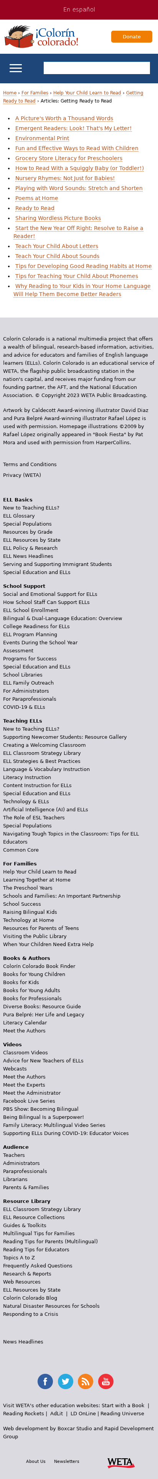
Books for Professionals (32, 998)
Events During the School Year (40, 642)
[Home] (41, 36)
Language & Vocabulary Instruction (46, 769)
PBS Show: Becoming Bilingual (41, 1109)
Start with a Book (123, 1405)
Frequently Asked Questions (37, 1266)
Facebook (45, 1381)
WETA (121, 1462)
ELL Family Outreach (28, 683)
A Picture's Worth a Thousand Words (64, 118)
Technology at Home (28, 920)
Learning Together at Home (37, 880)
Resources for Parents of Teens (41, 928)
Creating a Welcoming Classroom (44, 745)
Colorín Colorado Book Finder (39, 966)
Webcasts (15, 1069)
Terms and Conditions (30, 464)
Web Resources (22, 1282)
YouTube (106, 1381)
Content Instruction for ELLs (37, 785)
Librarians (15, 1179)
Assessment (18, 650)
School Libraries (23, 675)
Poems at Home (36, 198)
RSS (85, 1381)
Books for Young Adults (31, 990)
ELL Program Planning (30, 634)
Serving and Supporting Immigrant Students (57, 564)
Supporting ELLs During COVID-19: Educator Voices (66, 1133)
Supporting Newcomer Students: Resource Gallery (65, 737)
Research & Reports (27, 1274)
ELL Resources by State (32, 540)
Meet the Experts (24, 1085)
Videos (12, 1044)
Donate (132, 37)
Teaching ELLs (22, 721)
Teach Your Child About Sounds (57, 256)
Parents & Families (26, 1187)
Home (9, 93)
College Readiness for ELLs (36, 626)
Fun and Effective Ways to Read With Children (76, 148)
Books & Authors (26, 958)
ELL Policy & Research (30, 548)
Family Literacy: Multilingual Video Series (54, 1125)
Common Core (21, 850)
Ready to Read (34, 208)
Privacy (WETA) (22, 475)
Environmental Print (42, 138)
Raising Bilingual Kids (30, 912)
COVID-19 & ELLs (24, 707)
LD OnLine (83, 1413)
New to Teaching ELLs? (31, 508)
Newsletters (66, 1461)
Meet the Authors (24, 1031)
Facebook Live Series (29, 1101)
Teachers (14, 1155)
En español (79, 9)
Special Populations (27, 524)
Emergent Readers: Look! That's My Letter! (73, 128)
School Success (22, 904)
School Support (24, 586)
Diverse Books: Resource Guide (42, 1006)
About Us (36, 1461)
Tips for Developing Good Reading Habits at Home (83, 266)
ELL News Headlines (28, 556)
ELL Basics (18, 500)
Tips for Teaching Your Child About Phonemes (76, 276)
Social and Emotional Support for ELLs (50, 594)
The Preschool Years (28, 888)
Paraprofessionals (25, 1171)
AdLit (56, 1413)
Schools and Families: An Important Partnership (61, 896)
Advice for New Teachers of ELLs (43, 1061)
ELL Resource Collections (34, 1217)
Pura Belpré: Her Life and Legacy (43, 1014)
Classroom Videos (25, 1052)
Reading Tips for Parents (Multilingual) (50, 1241)
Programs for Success (30, 659)
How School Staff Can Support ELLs (46, 602)
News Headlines (23, 1342)
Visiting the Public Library (35, 936)
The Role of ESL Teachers (34, 818)
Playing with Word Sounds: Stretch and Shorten (79, 188)
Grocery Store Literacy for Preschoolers (68, 158)
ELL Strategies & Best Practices (42, 761)
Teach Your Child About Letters (56, 246)
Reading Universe (122, 1413)
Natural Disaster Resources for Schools (51, 1306)
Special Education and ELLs (37, 572)
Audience (16, 1147)
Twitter (65, 1381)
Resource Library (26, 1201)
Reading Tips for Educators (36, 1249)
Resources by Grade (28, 532)
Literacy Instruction (27, 777)
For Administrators (26, 691)
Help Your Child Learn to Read (87, 93)
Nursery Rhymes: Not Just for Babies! (65, 178)
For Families (34, 93)
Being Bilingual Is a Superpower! (43, 1117)
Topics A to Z (19, 1258)
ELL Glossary (19, 516)
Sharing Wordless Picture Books (58, 218)
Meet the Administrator (32, 1093)
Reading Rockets (23, 1413)
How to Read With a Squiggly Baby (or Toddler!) (79, 168)
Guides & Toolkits (24, 1225)
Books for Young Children (34, 974)
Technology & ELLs (26, 801)
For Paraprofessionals (29, 699)
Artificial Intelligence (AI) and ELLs (45, 809)
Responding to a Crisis (30, 1314)
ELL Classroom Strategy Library (42, 753)
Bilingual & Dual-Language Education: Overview (62, 618)
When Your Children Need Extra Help (48, 944)
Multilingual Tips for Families (39, 1233)
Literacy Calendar (25, 1023)
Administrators (21, 1163)
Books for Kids (21, 982)
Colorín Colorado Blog (30, 1298)
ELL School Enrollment (30, 610)
